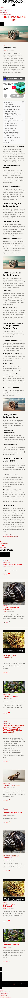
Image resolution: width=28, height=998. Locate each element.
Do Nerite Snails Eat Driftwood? (11, 608)
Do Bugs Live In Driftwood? (9, 657)
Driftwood (8, 534)
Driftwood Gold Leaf (11, 785)
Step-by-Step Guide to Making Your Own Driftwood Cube (13, 121)
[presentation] (14, 561)
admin (5, 50)
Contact (2, 7)
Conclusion (6, 142)
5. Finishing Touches (10, 130)
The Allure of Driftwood (8, 104)
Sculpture (8, 536)
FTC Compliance (4, 10)
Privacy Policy (3, 12)
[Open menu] (2, 24)
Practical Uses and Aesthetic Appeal (12, 114)
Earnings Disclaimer (5, 9)
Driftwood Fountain (11, 696)
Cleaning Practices (9, 135)
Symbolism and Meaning (11, 113)
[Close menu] (1, 988)
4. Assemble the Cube (10, 128)
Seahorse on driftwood (12, 564)
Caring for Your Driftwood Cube (11, 132)
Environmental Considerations (12, 133)
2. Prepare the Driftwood (11, 125)
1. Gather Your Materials (11, 123)
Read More (6, 574)
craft (4, 534)
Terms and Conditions (5, 14)
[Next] (7, 554)
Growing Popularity (9, 139)
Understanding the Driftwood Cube (11, 109)
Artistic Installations (9, 118)
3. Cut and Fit (8, 127)
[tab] (1, 968)
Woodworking (14, 536)
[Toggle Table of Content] (22, 102)
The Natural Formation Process (12, 106)
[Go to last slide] (2, 554)
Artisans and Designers (10, 140)
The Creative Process (10, 111)
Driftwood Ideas (6, 45)
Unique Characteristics (10, 108)
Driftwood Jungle (4, 542)
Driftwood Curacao (4, 547)
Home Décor (8, 116)
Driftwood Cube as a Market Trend (11, 137)
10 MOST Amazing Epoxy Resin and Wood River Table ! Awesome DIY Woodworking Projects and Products (13, 728)
